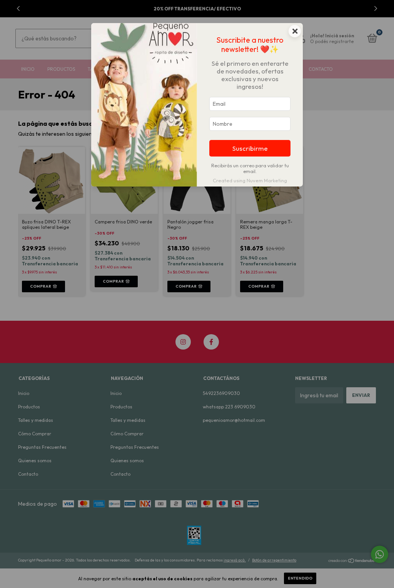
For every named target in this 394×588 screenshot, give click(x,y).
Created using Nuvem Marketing (250, 180)
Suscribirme (250, 148)
